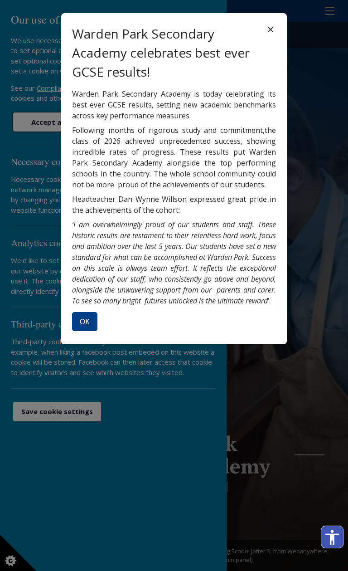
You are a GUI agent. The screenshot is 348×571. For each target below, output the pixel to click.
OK (85, 322)
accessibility (332, 537)
